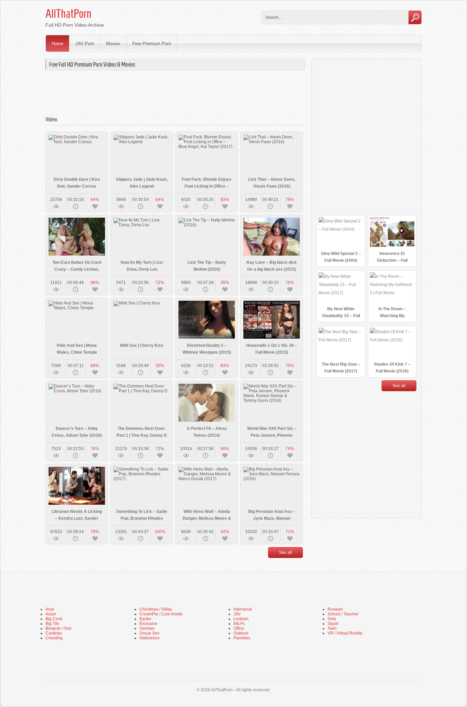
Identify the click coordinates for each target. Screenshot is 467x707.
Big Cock (53, 618)
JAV (237, 614)
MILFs (239, 623)
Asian (50, 614)
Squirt (333, 623)
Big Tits (52, 623)
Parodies (242, 638)
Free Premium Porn (151, 43)
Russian (335, 609)
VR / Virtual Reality (345, 633)
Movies (113, 43)
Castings (53, 633)
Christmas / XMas (155, 609)
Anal (49, 609)
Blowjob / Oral (58, 628)
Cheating (54, 638)
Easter (145, 618)
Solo (332, 618)
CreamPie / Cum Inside (161, 614)
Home (57, 43)
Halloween (149, 638)
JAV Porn (84, 43)
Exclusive (148, 623)
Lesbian (241, 618)
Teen (332, 628)
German (147, 628)
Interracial (243, 609)
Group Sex (149, 633)
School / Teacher (343, 614)
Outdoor (241, 633)
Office (239, 628)
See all (285, 552)
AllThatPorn (68, 13)
